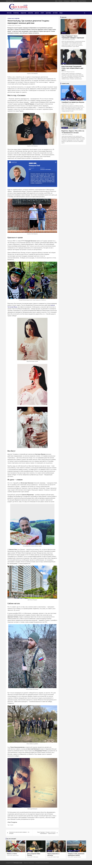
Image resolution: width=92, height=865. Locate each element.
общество (23, 12)
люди (60, 12)
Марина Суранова (71, 39)
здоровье (48, 12)
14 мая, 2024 (64, 134)
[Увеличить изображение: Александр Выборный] (55, 759)
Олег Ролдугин (18, 25)
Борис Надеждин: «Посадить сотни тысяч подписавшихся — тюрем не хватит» (46, 833)
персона (9, 12)
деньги (37, 12)
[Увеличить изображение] (55, 114)
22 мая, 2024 (9, 855)
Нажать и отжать (12, 853)
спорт (42, 12)
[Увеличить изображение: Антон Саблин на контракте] (54, 625)
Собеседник (69, 134)
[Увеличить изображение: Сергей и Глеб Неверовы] (55, 36)
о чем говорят (77, 850)
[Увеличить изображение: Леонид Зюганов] (55, 263)
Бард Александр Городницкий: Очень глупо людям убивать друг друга (72, 68)
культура (30, 12)
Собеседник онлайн (17, 862)
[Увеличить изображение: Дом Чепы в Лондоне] (55, 567)
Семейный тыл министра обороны (73, 102)
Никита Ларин (16, 855)
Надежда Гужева (77, 856)
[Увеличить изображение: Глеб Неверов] (55, 162)
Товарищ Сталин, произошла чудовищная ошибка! (76, 854)
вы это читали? (11, 838)
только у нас (11, 18)
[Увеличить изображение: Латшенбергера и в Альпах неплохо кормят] (52, 505)
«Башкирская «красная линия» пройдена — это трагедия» (19, 833)
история (55, 12)
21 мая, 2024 (64, 103)
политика (16, 12)
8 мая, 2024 (64, 71)
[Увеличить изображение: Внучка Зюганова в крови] (46, 319)
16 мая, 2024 (64, 39)
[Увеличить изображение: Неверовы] (55, 200)
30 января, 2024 (11, 25)
